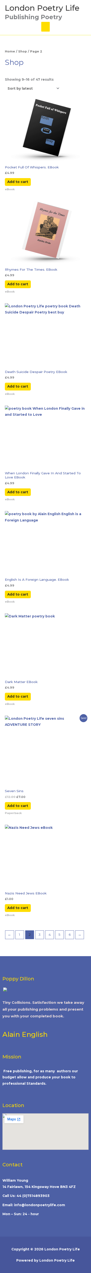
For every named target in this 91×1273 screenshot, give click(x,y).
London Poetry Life (42, 8)
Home (10, 51)
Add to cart (17, 182)
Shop (22, 51)
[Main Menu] (45, 27)
